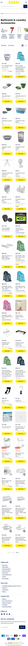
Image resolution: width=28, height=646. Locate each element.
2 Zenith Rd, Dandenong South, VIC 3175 (11, 586)
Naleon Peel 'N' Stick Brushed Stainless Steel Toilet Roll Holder (21, 539)
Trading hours (5, 589)
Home (2, 13)
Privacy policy (5, 572)
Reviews (4, 591)
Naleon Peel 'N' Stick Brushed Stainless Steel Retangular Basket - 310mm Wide (7, 510)
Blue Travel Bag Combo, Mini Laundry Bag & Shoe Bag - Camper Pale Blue (20, 68)
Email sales (4, 604)
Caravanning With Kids (20, 71)
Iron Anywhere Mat (6, 427)
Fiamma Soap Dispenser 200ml (19, 316)
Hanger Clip (18, 400)
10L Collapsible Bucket (7, 65)
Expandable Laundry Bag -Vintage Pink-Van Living (7, 317)
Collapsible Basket (6, 96)
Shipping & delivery (6, 569)
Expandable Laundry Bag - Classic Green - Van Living (21, 257)
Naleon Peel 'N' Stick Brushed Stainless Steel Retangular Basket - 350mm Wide (21, 510)
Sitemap (4, 576)
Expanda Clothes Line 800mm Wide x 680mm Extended (7, 257)
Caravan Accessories (15, 13)
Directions (4, 587)
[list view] (25, 45)
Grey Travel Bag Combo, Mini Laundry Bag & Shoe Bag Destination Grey (20, 372)
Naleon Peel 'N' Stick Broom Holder (6, 481)
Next (17, 552)
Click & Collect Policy (6, 574)
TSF (2, 97)
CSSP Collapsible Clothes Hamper (6, 229)
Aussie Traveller (5, 67)
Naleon (3, 456)
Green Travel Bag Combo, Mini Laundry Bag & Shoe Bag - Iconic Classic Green (7, 372)
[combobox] (12, 6)
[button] (26, 2)
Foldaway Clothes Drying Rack (20, 343)
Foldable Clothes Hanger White (6, 343)
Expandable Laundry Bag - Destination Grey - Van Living (7, 288)
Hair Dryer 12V (5, 400)
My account (4, 565)
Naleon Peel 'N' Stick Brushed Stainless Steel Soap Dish (6, 539)
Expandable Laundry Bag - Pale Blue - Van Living (20, 288)
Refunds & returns (6, 570)
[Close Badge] (21, 641)
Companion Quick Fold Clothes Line (7, 173)
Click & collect (5, 567)
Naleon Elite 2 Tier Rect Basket (20, 454)
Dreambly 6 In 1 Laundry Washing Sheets (20, 230)
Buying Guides (5, 578)
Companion (4, 176)
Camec (3, 402)
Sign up (22, 627)
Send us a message (6, 602)
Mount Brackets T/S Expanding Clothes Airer (20, 428)
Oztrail (17, 149)
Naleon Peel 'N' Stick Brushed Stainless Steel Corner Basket (20, 482)
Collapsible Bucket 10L (21, 96)
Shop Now (6, 13)
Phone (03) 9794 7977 (7, 601)
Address (4, 599)
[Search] (25, 6)
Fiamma (17, 318)
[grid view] (22, 45)
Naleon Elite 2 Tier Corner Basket (6, 454)
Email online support (6, 606)
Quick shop (7, 76)
